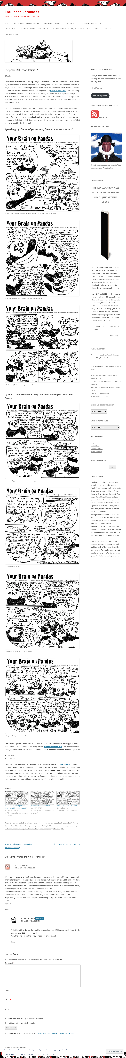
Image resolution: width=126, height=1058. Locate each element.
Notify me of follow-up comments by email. (25, 1019)
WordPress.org (96, 452)
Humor (32, 826)
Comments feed (96, 449)
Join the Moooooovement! (41, 805)
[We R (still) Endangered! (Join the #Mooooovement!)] (16, 797)
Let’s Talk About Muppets (66, 805)
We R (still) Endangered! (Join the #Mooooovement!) (16, 806)
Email (8, 1000)
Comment (9, 963)
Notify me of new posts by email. (21, 1023)
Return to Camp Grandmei (100, 396)
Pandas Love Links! (12, 34)
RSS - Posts (103, 117)
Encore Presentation (30, 823)
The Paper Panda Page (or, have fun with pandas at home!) (76, 29)
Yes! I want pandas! (100, 96)
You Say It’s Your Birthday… (101, 393)
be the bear (63, 823)
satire (41, 829)
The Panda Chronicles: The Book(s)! (34, 29)
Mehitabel (8, 829)
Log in (93, 443)
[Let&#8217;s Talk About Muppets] (68, 797)
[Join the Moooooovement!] (42, 797)
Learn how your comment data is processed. (56, 1033)
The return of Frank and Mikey (67, 844)
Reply (7, 909)
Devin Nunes (24, 826)
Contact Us (109, 29)
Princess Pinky (33, 829)
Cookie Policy (49, 1054)
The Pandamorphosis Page (91, 23)
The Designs (70, 23)
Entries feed (95, 446)
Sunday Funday (44, 823)
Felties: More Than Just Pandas (26, 23)
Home (7, 23)
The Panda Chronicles (22, 12)
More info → (115, 336)
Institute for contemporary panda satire (61, 826)
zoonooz (47, 829)
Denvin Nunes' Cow (12, 826)
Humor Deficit (41, 826)
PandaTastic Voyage (52, 23)
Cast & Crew (10, 29)
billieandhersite (21, 865)
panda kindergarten (20, 829)
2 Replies (8, 76)
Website (8, 1009)
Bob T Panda (72, 823)
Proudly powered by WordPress (15, 1048)
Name (8, 990)
